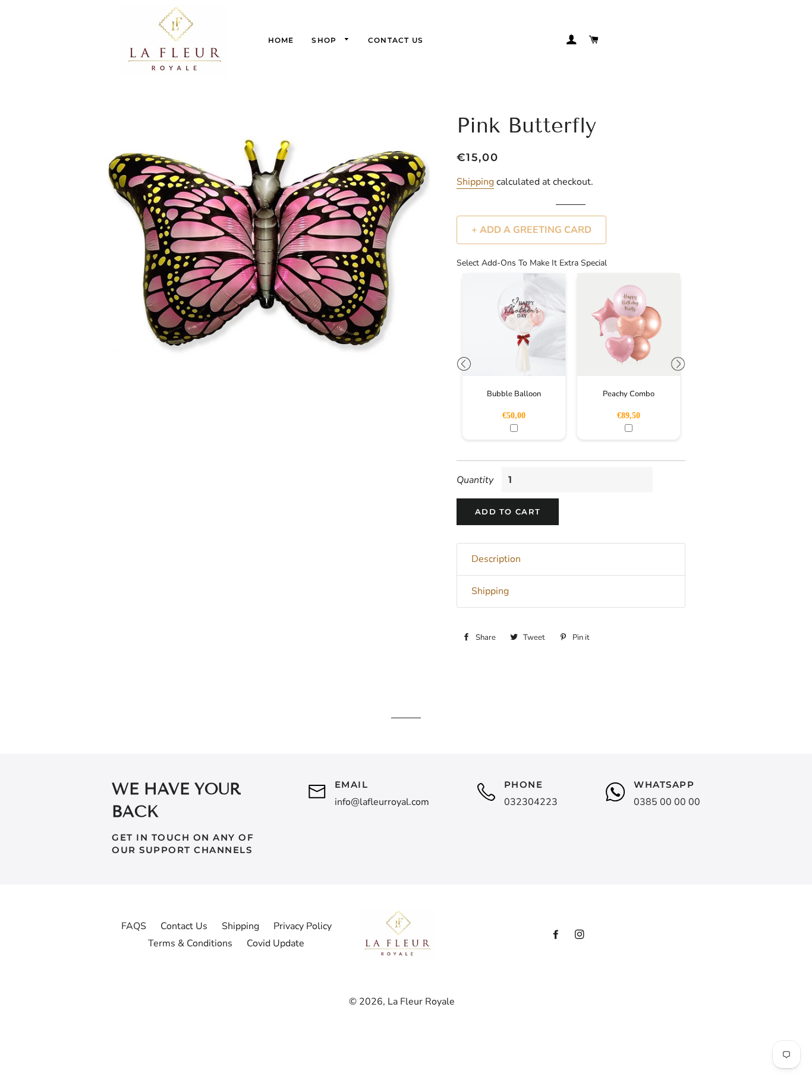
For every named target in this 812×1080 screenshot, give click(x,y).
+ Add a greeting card (531, 229)
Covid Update (275, 943)
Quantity (475, 480)
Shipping (475, 181)
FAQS (133, 926)
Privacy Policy (302, 926)
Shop (325, 40)
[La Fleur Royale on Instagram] (579, 935)
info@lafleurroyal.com (382, 802)
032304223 (531, 802)
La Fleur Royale (421, 1001)
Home (281, 40)
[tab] (571, 559)
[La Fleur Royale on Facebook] (556, 935)
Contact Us (395, 40)
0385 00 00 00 (667, 802)
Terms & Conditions (190, 943)
